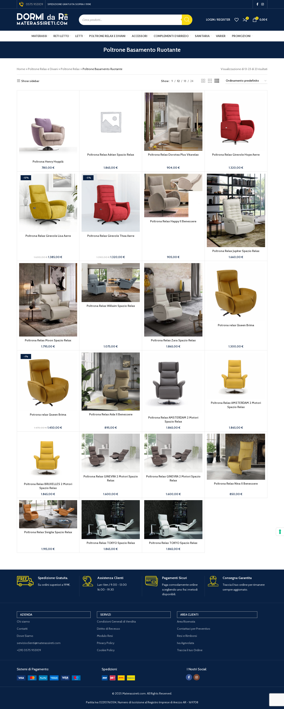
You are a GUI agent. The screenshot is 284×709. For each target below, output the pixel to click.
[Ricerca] (187, 20)
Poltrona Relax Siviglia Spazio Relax (48, 532)
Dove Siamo (25, 636)
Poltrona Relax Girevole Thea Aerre (110, 236)
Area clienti (189, 614)
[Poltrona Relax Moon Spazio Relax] (48, 300)
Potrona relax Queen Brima (236, 325)
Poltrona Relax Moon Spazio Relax (48, 340)
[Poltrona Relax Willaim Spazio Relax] (111, 282)
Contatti (22, 629)
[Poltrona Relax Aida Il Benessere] (111, 382)
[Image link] (49, 677)
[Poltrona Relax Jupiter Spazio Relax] (236, 210)
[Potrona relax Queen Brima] (236, 292)
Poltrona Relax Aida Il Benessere (110, 414)
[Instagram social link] (262, 4)
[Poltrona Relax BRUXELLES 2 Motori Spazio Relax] (48, 457)
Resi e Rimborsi (187, 636)
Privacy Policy (105, 643)
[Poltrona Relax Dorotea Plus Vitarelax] (173, 122)
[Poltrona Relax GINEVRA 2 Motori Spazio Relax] (111, 453)
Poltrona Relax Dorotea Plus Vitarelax (173, 154)
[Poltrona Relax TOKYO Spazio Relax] (111, 519)
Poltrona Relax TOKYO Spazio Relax (111, 543)
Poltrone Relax (70, 69)
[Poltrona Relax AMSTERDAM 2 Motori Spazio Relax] (173, 383)
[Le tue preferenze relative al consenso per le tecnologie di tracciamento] (280, 532)
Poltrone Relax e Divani (43, 69)
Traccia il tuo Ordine (189, 650)
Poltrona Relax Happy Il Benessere (173, 221)
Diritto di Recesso (108, 629)
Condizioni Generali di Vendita (116, 621)
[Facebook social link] (257, 4)
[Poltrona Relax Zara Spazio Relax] (173, 300)
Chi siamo (23, 621)
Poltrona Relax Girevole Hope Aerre (236, 154)
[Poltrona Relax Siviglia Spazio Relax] (48, 514)
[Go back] (98, 50)
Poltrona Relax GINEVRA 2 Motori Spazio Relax (110, 478)
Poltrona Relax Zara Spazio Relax (173, 340)
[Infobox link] (46, 581)
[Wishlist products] (236, 20)
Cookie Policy (106, 650)
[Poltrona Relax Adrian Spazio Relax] (111, 122)
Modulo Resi (105, 636)
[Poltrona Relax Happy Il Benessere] (173, 195)
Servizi (105, 614)
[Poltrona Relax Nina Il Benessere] (236, 457)
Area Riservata (186, 621)
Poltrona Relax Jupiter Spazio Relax (235, 251)
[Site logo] (42, 19)
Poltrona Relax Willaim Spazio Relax (111, 306)
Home (21, 69)
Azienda (26, 614)
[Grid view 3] (210, 80)
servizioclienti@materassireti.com (39, 643)
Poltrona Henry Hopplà (48, 161)
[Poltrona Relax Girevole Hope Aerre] (236, 122)
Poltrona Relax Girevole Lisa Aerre (48, 236)
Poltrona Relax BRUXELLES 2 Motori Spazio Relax (48, 486)
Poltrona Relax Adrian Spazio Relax (110, 154)
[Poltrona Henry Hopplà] (48, 125)
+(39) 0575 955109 (29, 650)
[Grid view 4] (217, 80)
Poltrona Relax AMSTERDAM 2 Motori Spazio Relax (173, 420)
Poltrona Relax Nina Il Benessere (236, 483)
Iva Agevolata (185, 643)
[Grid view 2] (203, 80)
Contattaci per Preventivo (193, 629)
